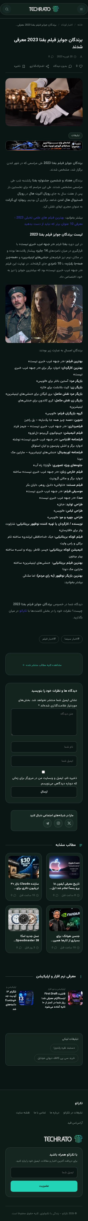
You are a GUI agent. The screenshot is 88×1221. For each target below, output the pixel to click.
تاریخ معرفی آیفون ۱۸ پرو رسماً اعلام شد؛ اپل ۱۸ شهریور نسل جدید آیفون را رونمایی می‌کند (65, 891)
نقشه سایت (23, 1112)
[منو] (81, 9)
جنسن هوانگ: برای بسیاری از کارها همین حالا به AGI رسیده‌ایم (66, 940)
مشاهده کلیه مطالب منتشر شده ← (42, 665)
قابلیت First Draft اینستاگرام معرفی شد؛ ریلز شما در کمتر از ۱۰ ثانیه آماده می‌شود (53, 1000)
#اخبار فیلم (49, 639)
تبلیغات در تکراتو (73, 1112)
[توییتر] (69, 823)
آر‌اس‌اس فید (75, 1123)
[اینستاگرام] (58, 823)
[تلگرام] (47, 823)
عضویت (44, 1186)
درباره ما (54, 1112)
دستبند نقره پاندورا (64, 1048)
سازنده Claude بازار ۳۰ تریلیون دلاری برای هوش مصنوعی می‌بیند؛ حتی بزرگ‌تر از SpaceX (24, 891)
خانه (80, 25)
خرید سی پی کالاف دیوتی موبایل (56, 1058)
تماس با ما (40, 1112)
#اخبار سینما (72, 639)
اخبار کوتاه (67, 25)
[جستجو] (6, 9)
